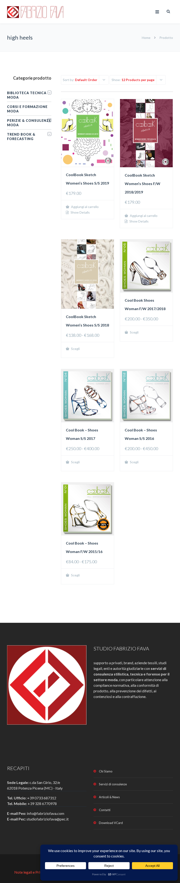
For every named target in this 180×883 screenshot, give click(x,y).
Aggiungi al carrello (84, 206)
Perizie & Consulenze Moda (29, 123)
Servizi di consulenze (113, 784)
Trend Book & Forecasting (21, 136)
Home (146, 38)
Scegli (75, 348)
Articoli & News (109, 797)
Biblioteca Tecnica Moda (26, 95)
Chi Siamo (105, 771)
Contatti (104, 810)
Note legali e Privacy (31, 872)
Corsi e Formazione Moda (27, 109)
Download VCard (111, 823)
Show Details (80, 212)
